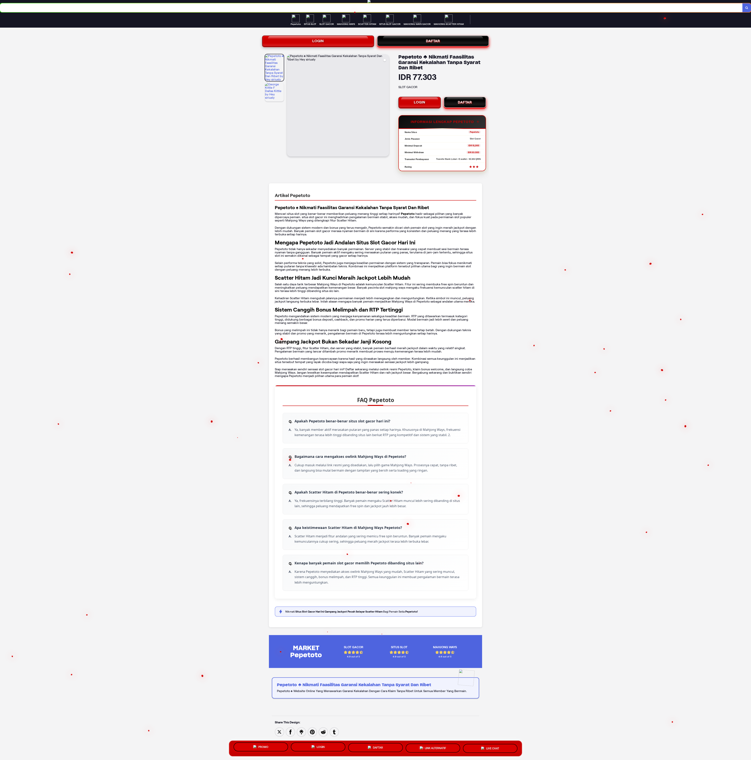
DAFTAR (433, 41)
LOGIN (318, 41)
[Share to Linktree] (301, 731)
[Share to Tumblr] (334, 731)
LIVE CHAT (492, 747)
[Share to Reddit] (323, 731)
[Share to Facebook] (290, 731)
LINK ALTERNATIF (435, 747)
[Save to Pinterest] (312, 731)
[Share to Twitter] (279, 731)
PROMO (263, 747)
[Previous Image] (290, 106)
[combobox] (371, 7)
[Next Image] (386, 106)
